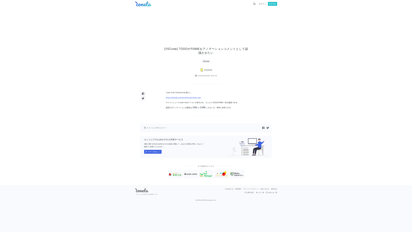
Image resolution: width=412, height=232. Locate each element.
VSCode (206, 61)
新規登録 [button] (272, 4)
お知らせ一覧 (272, 192)
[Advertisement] (206, 24)
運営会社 (274, 189)
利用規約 (238, 189)
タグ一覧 (261, 192)
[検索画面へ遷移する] (254, 4)
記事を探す (250, 192)
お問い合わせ (264, 189)
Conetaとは (229, 189)
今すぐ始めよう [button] (154, 152)
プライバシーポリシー (250, 189)
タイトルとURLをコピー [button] (156, 128)
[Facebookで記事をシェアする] (143, 93)
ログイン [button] (262, 4)
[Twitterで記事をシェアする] (143, 98)
